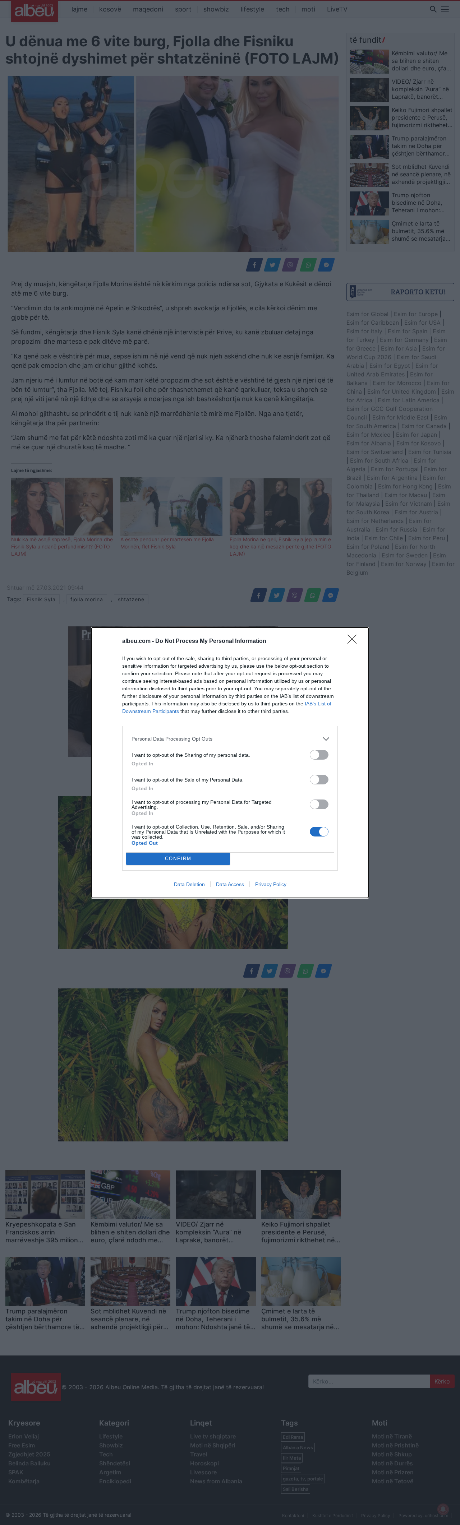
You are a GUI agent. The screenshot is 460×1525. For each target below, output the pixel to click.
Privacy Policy (270, 884)
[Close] (354, 641)
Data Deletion (189, 884)
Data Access (230, 884)
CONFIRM (178, 858)
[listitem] (230, 739)
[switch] (319, 755)
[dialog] (230, 762)
